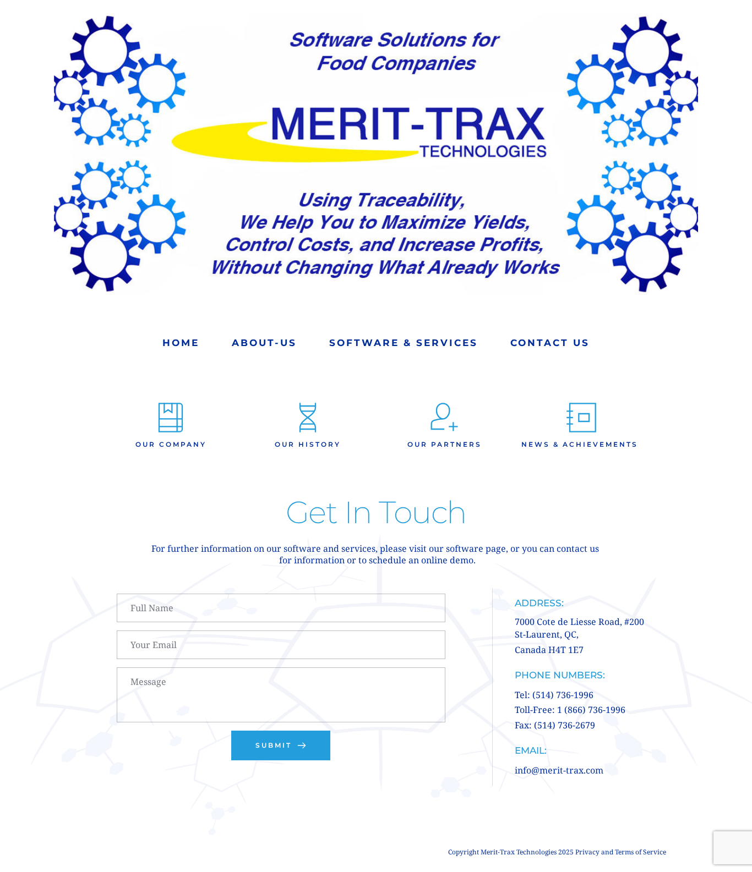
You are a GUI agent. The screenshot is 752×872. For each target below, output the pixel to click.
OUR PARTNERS (444, 444)
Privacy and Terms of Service (620, 852)
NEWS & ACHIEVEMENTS (581, 444)
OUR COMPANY (170, 444)
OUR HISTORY (308, 444)
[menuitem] (181, 343)
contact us (579, 548)
